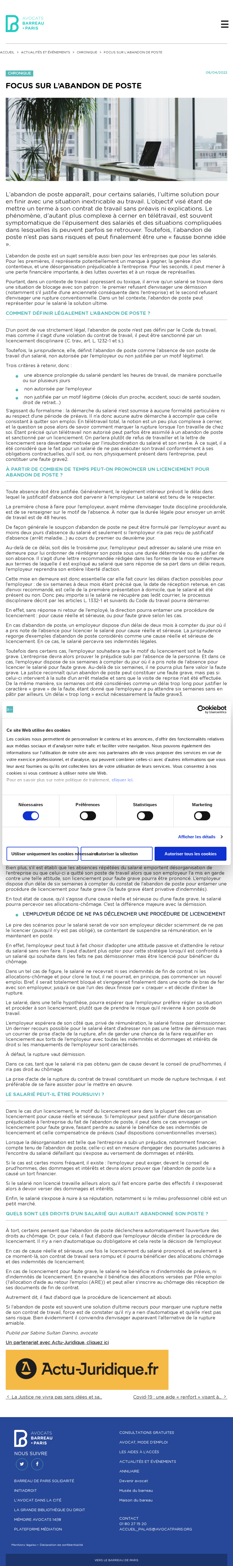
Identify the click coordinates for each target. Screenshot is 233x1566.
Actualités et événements (45, 52)
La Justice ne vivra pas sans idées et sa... (56, 1397)
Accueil (7, 52)
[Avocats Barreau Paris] (25, 22)
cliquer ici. (123, 779)
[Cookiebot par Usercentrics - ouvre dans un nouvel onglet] (201, 709)
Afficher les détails (197, 836)
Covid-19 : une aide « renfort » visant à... (178, 1397)
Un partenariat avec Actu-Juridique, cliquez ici (57, 1342)
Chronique (87, 52)
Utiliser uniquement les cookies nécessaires (44, 853)
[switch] (88, 815)
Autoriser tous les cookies (191, 853)
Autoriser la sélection (116, 853)
